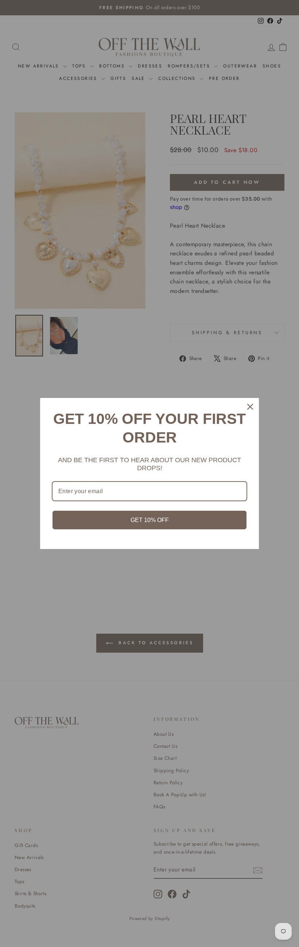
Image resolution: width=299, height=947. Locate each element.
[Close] (250, 406)
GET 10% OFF (150, 520)
